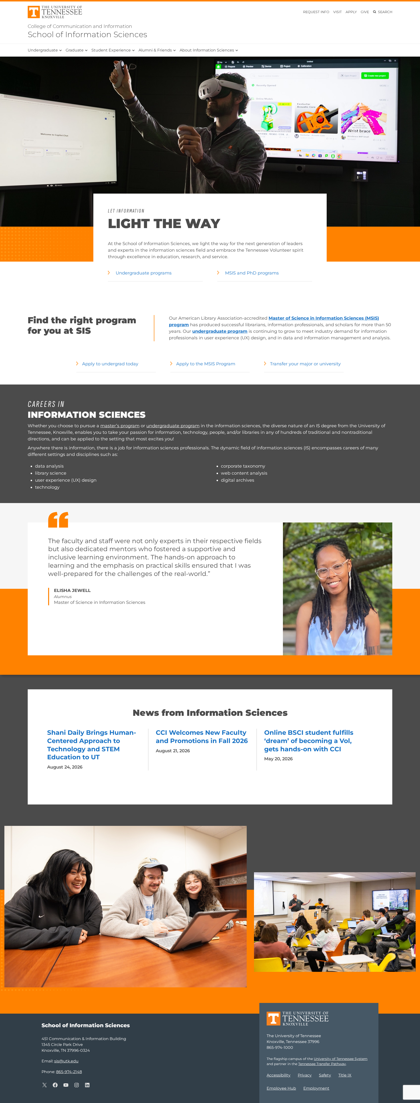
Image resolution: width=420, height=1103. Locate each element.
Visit (337, 12)
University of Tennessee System (341, 1059)
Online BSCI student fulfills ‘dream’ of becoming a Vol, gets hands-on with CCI (308, 741)
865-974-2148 (69, 1071)
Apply (351, 12)
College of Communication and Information (80, 26)
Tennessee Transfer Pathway (322, 1064)
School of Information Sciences (87, 34)
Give (365, 12)
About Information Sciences (207, 50)
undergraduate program (173, 425)
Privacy (305, 1075)
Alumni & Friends (155, 50)
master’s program (120, 425)
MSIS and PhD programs (252, 273)
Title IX (344, 1075)
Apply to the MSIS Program (205, 364)
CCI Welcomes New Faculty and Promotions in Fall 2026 (202, 737)
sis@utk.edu (66, 1061)
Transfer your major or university (305, 364)
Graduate (75, 50)
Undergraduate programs (144, 273)
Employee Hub (281, 1088)
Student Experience (111, 50)
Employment (316, 1088)
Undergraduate (43, 50)
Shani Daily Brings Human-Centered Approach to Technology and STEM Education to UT (91, 745)
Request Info (316, 12)
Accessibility (278, 1075)
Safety (325, 1075)
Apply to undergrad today (110, 364)
